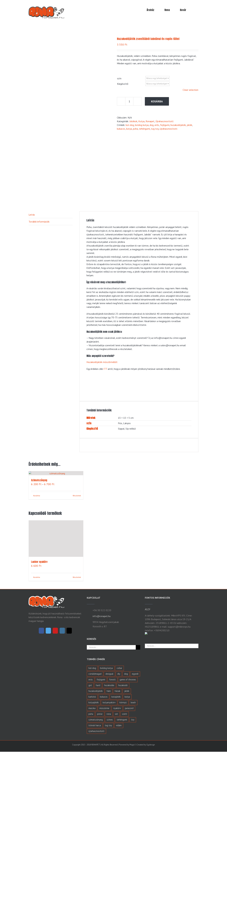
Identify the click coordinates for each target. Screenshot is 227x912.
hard (98, 881)
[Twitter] (48, 826)
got (90, 881)
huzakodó (123, 881)
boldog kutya (142, 125)
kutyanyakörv (109, 898)
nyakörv (117, 904)
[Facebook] (41, 826)
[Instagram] (62, 826)
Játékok (133, 121)
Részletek (77, 773)
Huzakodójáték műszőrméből (101, 362)
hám (109, 886)
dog (151, 125)
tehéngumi (144, 128)
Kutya (141, 121)
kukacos (121, 128)
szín (119, 78)
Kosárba (157, 101)
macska (91, 904)
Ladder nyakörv (39, 757)
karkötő (92, 892)
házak (117, 886)
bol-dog (130, 125)
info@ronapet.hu (102, 812)
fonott (112, 875)
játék (189, 125)
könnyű (123, 898)
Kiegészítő (122, 83)
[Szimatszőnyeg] (56, 473)
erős (157, 125)
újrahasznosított (168, 128)
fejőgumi (164, 125)
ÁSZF (147, 805)
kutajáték (116, 892)
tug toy (155, 128)
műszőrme (104, 904)
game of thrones (128, 875)
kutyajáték (93, 898)
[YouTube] (55, 826)
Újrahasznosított (165, 121)
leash (133, 898)
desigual (109, 869)
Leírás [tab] (32, 214)
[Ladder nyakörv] (56, 636)
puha (135, 128)
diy (118, 869)
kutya (129, 128)
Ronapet (150, 121)
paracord (129, 904)
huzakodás (109, 881)
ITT (105, 368)
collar (119, 863)
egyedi (135, 869)
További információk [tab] (39, 221)
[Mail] (69, 826)
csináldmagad (94, 869)
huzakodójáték (178, 125)
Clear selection (190, 89)
